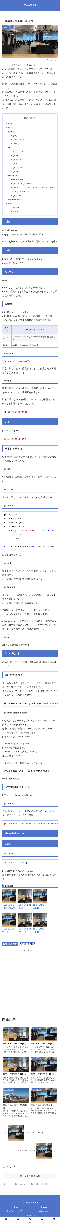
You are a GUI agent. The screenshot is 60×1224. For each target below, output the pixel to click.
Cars (16, 1207)
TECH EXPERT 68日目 (24, 906)
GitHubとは (13, 175)
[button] (54, 682)
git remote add (17, 179)
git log (15, 171)
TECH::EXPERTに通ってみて (8, 906)
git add (16, 163)
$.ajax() (14, 135)
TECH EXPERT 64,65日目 (24, 930)
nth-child (16, 207)
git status (17, 159)
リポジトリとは (17, 151)
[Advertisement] (30, 982)
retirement (43, 1211)
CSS (10, 203)
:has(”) (16, 143)
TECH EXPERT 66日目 (9, 930)
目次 (26, 118)
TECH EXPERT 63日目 (39, 930)
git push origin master (22, 183)
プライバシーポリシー (16, 1211)
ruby (10, 123)
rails (10, 127)
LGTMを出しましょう (20, 191)
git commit (17, 167)
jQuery (11, 131)
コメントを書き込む (30, 1176)
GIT (10, 147)
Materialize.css (14, 199)
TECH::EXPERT (11, 944)
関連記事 (14, 211)
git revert (17, 195)
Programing (30, 1215)
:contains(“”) (18, 139)
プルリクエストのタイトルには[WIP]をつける (33, 187)
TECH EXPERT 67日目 (39, 906)
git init (15, 155)
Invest (44, 1207)
